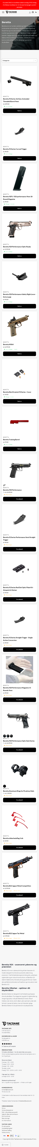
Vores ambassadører (7, 1110)
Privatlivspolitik (6, 1126)
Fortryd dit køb (6, 1116)
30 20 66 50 (7, 1092)
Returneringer (6, 1118)
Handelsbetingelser (7, 1128)
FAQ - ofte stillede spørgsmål (9, 1112)
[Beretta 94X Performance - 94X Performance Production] (4, 485)
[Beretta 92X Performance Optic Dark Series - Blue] (4, 736)
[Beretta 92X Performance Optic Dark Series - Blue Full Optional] (8, 736)
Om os (3, 1108)
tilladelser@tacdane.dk (25, 1101)
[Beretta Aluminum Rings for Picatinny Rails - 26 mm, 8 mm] (4, 786)
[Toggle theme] (36, 12)
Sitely (34, 1139)
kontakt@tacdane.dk (7, 1089)
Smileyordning (6, 1132)
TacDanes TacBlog (7, 1130)
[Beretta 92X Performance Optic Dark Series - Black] (11, 736)
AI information (6, 1120)
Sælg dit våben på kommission (10, 1114)
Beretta (6, 96)
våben (19, 1001)
